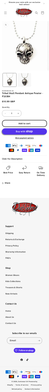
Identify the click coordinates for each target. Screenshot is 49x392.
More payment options (24, 138)
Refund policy (17, 389)
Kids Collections (13, 281)
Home (8, 311)
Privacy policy (36, 385)
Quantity (6, 107)
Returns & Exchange (14, 239)
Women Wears (12, 275)
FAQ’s (8, 258)
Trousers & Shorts (13, 287)
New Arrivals (11, 293)
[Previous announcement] (5, 4)
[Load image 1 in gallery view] (9, 80)
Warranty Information (15, 252)
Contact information (32, 389)
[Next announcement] (44, 4)
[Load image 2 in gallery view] (24, 80)
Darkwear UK (23, 381)
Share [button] (7, 183)
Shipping (9, 233)
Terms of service (22, 385)
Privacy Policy (12, 245)
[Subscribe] (39, 340)
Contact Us (10, 323)
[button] (5, 13)
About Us (9, 317)
